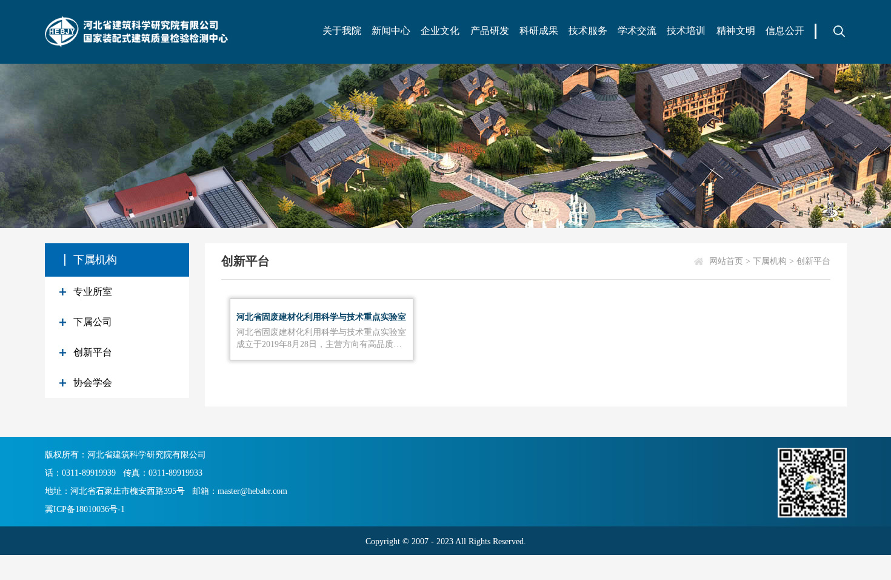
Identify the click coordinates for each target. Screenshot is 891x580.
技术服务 (588, 30)
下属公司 (92, 322)
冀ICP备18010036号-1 (85, 509)
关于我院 (341, 30)
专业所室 (92, 291)
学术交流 (637, 30)
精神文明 (735, 30)
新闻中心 (391, 30)
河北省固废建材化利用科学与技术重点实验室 (321, 317)
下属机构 (770, 261)
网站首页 (726, 261)
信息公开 (785, 30)
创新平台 (92, 352)
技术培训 (686, 30)
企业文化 (440, 30)
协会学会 (92, 382)
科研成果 (538, 30)
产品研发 (489, 30)
